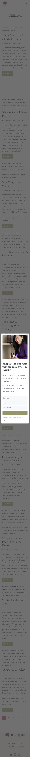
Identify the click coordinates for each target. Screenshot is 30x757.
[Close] (26, 336)
